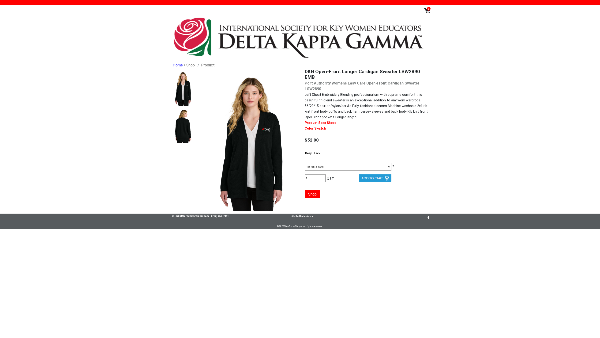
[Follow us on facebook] (428, 217)
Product (208, 65)
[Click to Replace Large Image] (183, 88)
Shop (190, 65)
